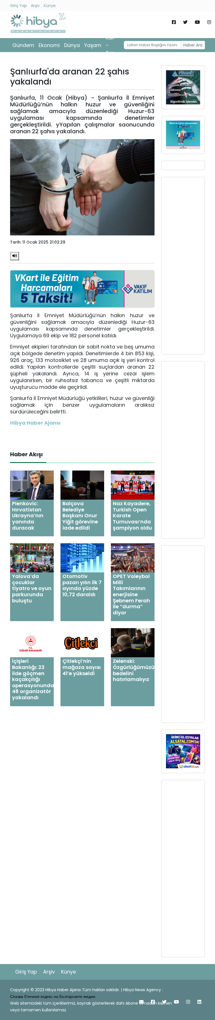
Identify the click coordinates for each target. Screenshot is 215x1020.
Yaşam (92, 45)
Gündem (23, 45)
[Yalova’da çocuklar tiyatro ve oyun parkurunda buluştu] (32, 558)
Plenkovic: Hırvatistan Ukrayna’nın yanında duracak (27, 515)
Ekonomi (49, 45)
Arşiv (35, 5)
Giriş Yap (18, 5)
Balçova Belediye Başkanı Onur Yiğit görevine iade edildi (80, 515)
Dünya (72, 45)
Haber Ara (192, 45)
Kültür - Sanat (113, 45)
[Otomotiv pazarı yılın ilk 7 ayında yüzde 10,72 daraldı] (82, 558)
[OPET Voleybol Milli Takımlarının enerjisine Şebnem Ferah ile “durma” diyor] (133, 558)
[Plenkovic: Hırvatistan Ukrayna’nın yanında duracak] (32, 485)
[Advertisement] (183, 266)
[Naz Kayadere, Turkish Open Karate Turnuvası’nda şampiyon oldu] (133, 485)
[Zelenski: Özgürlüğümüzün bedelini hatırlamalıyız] (133, 642)
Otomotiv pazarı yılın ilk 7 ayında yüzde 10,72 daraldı (82, 585)
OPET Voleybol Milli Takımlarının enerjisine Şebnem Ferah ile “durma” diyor (131, 594)
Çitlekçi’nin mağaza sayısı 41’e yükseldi (81, 667)
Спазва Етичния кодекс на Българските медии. (53, 996)
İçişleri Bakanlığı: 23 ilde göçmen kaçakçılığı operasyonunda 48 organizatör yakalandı (33, 679)
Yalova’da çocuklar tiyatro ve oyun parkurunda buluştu (32, 588)
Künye (50, 5)
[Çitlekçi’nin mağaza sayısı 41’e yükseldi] (82, 642)
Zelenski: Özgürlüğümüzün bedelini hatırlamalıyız (135, 670)
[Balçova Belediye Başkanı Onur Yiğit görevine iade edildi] (82, 485)
